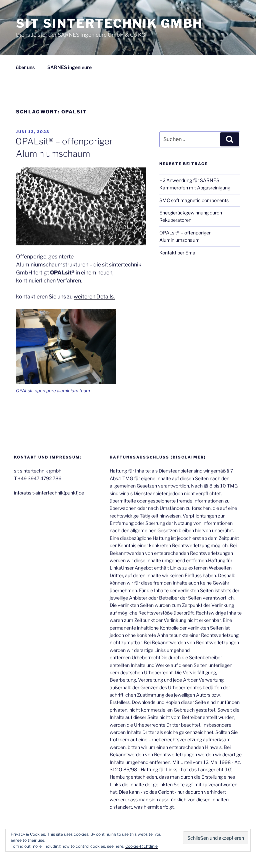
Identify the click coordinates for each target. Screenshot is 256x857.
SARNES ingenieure (69, 67)
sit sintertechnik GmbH (109, 23)
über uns (25, 67)
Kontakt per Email (178, 252)
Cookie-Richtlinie (141, 846)
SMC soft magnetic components (194, 200)
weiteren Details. (94, 296)
